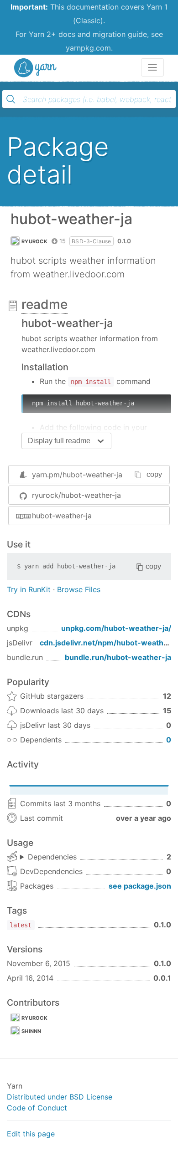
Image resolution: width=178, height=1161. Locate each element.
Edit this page (31, 1133)
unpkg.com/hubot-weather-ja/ (116, 628)
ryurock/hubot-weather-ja (76, 495)
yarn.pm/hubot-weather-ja (77, 474)
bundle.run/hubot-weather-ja (118, 657)
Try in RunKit (29, 589)
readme (44, 304)
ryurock (34, 241)
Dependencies (52, 856)
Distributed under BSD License (59, 1096)
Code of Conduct (37, 1107)
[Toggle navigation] (152, 67)
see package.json (140, 885)
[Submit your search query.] (11, 99)
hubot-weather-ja (62, 515)
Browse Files (78, 589)
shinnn (31, 1031)
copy (154, 474)
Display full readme (59, 441)
